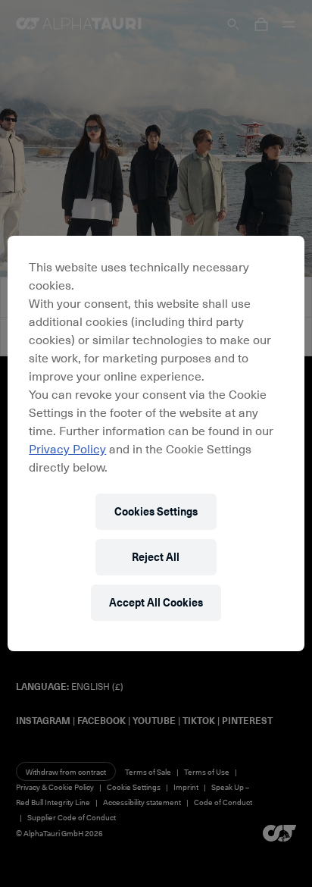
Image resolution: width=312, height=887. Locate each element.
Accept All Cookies (156, 602)
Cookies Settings (156, 511)
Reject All (155, 557)
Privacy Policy (67, 448)
